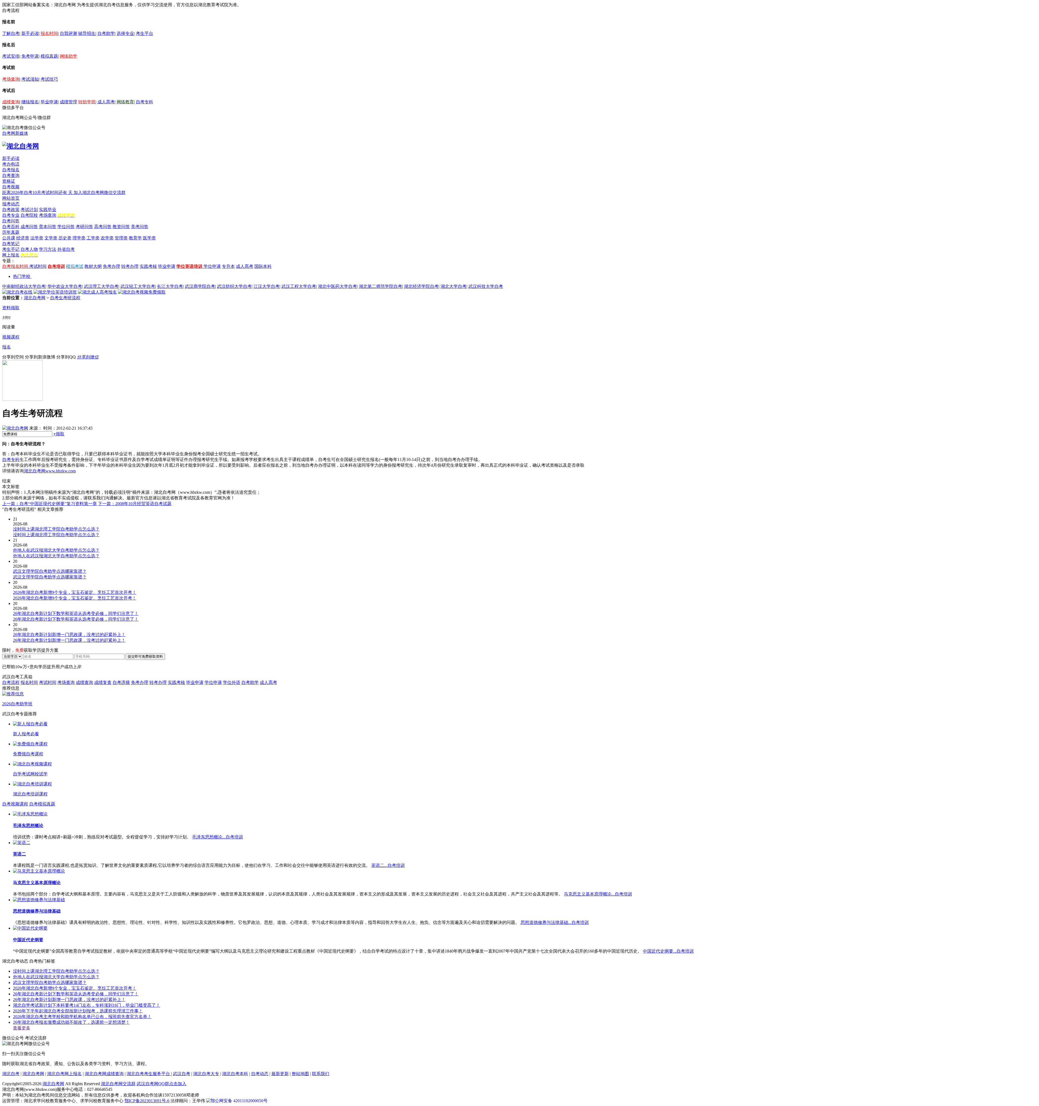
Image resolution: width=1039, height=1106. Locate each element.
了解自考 (10, 33)
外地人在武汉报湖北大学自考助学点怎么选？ (56, 977)
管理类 (121, 238)
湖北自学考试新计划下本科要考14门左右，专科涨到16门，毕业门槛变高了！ (86, 1005)
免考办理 (111, 266)
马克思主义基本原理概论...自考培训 (598, 894)
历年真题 (10, 232)
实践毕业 (47, 209)
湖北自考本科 (235, 1073)
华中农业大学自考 (64, 286)
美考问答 (139, 226)
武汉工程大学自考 (298, 286)
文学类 (50, 238)
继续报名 (30, 102)
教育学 (135, 238)
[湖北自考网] (20, 146)
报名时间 (49, 33)
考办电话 (10, 164)
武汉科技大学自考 (485, 286)
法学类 (36, 238)
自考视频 (10, 187)
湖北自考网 (34, 297)
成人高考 (106, 102)
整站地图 (300, 1073)
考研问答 (84, 226)
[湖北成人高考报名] (97, 292)
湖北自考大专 (206, 1073)
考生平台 (144, 33)
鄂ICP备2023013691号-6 (146, 1100)
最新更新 (280, 1073)
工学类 (93, 238)
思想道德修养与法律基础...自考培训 (555, 922)
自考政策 (10, 209)
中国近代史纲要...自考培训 (668, 951)
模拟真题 (49, 56)
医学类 (149, 238)
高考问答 (102, 226)
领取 (58, 434)
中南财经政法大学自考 (23, 286)
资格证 (8, 181)
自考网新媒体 (15, 133)
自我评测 (68, 33)
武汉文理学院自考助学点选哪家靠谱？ (50, 982)
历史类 (64, 238)
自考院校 (29, 215)
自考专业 (10, 215)
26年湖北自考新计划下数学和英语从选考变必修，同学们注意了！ (76, 994)
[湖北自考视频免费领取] (142, 292)
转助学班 (87, 102)
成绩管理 (68, 102)
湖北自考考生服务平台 (149, 1073)
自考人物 (29, 249)
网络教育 (125, 102)
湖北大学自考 (453, 286)
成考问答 (29, 226)
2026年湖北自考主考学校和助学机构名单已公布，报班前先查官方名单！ (82, 1016)
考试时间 (38, 266)
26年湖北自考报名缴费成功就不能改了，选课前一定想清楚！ (71, 1022)
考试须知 (30, 79)
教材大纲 (93, 266)
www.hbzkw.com (60, 471)
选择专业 (125, 33)
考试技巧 (49, 79)
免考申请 (30, 56)
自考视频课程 (15, 804)
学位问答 (66, 226)
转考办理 (130, 266)
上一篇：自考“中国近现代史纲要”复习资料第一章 (49, 503)
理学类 (79, 238)
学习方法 (47, 249)
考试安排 (10, 56)
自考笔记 (10, 243)
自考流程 (10, 682)
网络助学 (68, 56)
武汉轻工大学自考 (137, 286)
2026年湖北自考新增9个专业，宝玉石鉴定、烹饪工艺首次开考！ (74, 988)
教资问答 (121, 226)
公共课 (8, 238)
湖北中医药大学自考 (337, 286)
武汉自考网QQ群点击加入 (161, 1083)
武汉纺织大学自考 (234, 286)
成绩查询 (10, 102)
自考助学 (106, 33)
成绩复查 (102, 682)
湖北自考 (10, 1073)
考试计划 (29, 209)
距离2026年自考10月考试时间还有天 (38, 192)
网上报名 (10, 255)
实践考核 (148, 266)
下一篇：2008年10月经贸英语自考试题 (135, 503)
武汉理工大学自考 (101, 286)
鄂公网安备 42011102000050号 (239, 1100)
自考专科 (144, 102)
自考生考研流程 (65, 297)
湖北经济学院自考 (421, 286)
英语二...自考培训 (388, 865)
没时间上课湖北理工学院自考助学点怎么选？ (56, 971)
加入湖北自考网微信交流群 (100, 192)
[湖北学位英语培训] (55, 292)
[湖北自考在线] (17, 292)
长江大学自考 (170, 286)
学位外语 (231, 682)
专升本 (228, 266)
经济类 (22, 238)
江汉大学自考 (267, 286)
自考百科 (10, 226)
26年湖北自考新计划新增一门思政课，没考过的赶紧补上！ (69, 999)
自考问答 (10, 221)
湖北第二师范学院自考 (380, 286)
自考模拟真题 (42, 804)
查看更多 (21, 1028)
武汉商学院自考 (200, 286)
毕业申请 (49, 102)
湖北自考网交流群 (118, 1083)
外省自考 (66, 249)
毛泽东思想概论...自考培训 (217, 837)
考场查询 (10, 79)
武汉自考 (181, 1073)
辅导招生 (87, 33)
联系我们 (320, 1073)
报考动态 (10, 204)
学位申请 (212, 266)
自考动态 (259, 1073)
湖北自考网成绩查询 (104, 1073)
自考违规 (121, 682)
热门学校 (21, 276)
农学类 (107, 238)
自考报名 (10, 169)
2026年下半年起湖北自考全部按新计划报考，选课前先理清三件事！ (78, 1011)
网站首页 (10, 198)
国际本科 (263, 266)
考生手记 (10, 249)
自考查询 (10, 175)
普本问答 (47, 226)
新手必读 (30, 33)
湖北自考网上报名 (64, 1073)
